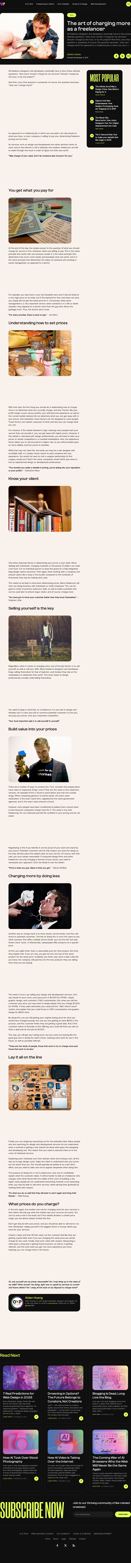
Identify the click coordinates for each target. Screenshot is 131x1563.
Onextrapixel (52, 1303)
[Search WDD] (128, 4)
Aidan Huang (34, 1298)
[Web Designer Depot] (2, 4)
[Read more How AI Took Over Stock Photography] (36, 1479)
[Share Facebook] (116, 56)
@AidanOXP (29, 1305)
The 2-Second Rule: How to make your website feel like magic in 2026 (106, 137)
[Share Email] (128, 56)
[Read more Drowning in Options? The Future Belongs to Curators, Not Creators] (81, 1418)
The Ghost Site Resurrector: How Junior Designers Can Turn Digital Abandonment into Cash (107, 122)
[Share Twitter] (122, 56)
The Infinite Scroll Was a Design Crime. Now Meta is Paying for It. (107, 89)
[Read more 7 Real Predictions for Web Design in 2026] (36, 1417)
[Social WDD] (57, 1545)
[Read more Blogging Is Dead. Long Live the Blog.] (126, 1414)
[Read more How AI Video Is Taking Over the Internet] (81, 1481)
